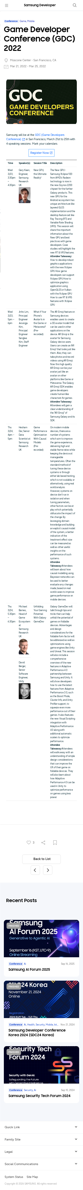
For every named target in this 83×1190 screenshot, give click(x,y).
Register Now (39, 153)
